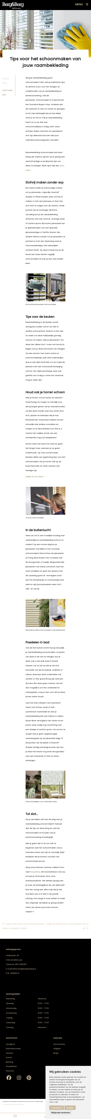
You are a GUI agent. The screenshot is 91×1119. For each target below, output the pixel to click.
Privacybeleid (6, 1104)
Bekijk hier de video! (35, 476)
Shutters (10, 1071)
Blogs (56, 1053)
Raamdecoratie (13, 1048)
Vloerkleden (11, 1066)
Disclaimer (15, 1104)
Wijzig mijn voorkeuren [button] (60, 1113)
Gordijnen (10, 1044)
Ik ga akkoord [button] (56, 1108)
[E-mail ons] (15, 1116)
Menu (79, 4)
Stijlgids (57, 1048)
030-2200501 (21, 964)
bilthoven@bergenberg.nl (24, 969)
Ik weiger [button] (70, 1108)
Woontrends (59, 1044)
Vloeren (9, 1053)
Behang (9, 1062)
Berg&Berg (35, 872)
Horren (9, 1057)
